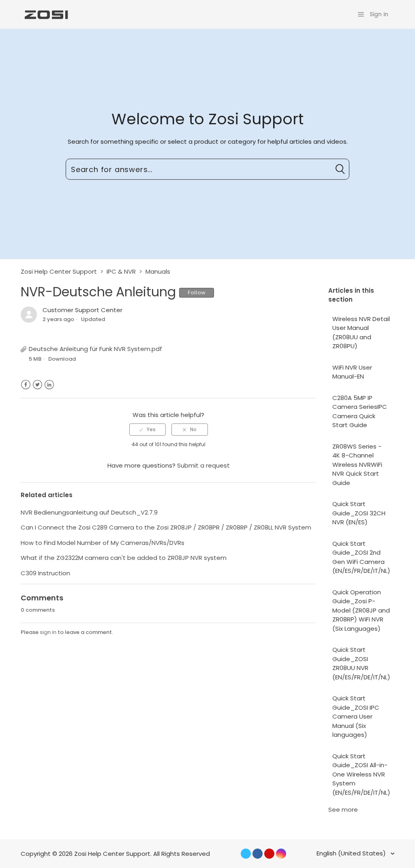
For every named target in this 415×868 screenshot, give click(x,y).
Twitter (37, 385)
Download (62, 359)
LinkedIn (49, 385)
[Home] (45, 14)
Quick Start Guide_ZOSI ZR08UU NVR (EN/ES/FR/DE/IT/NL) (361, 663)
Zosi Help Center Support (59, 271)
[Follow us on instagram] (281, 854)
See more (343, 809)
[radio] (147, 429)
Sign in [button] (379, 14)
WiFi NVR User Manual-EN (352, 372)
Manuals (157, 271)
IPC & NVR (121, 271)
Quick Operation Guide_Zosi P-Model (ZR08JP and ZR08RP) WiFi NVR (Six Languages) (361, 610)
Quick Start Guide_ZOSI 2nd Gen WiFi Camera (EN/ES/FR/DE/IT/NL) (361, 557)
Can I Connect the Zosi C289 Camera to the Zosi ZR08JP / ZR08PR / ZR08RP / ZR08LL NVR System (166, 527)
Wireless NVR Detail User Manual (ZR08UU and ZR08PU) (361, 333)
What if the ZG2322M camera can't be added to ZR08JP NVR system (124, 557)
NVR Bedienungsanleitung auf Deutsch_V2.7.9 (89, 512)
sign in (48, 632)
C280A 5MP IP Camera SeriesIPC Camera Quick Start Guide (359, 412)
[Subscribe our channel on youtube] (269, 854)
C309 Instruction (45, 573)
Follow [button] (196, 292)
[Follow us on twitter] (246, 854)
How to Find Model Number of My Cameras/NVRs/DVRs (102, 542)
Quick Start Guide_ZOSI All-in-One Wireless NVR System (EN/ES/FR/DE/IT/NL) (361, 774)
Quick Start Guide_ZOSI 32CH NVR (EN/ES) (358, 513)
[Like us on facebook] (257, 854)
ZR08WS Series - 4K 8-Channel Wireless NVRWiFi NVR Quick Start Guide (357, 464)
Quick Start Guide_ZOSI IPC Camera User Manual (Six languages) (355, 716)
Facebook (26, 385)
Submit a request (203, 465)
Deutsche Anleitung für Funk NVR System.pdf (95, 349)
